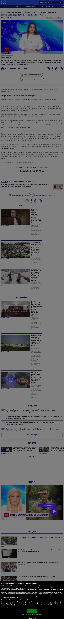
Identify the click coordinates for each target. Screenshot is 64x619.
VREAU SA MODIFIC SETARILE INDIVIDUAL (32, 614)
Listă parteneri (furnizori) (6, 607)
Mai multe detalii (27, 588)
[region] (32, 600)
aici (49, 593)
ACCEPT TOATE (32, 610)
